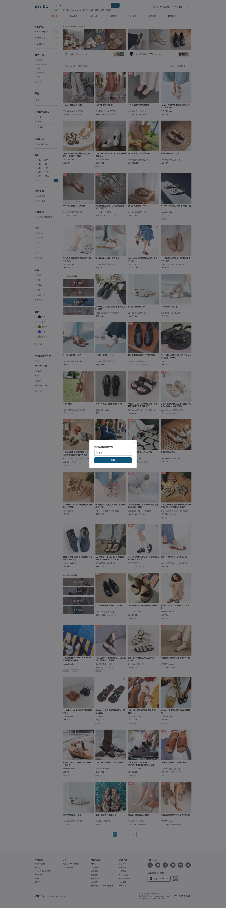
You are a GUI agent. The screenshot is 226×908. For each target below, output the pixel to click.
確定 (113, 460)
